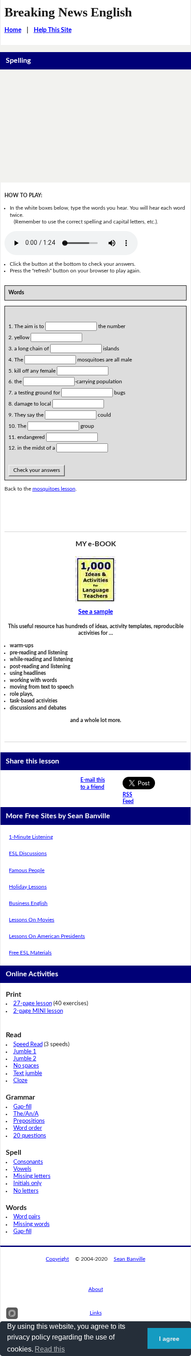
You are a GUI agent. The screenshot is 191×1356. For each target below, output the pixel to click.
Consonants (28, 1162)
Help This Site (53, 30)
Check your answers (36, 470)
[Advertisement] (95, 126)
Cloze (20, 1081)
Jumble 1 (24, 1052)
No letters (26, 1191)
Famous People (26, 870)
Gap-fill (22, 1107)
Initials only (27, 1183)
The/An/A (26, 1114)
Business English (28, 903)
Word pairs (26, 1217)
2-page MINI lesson (38, 1011)
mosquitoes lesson (54, 488)
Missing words (31, 1224)
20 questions (29, 1136)
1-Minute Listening (31, 837)
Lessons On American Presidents (47, 936)
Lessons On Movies (31, 919)
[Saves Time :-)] (95, 579)
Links (96, 1312)
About (95, 1289)
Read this (50, 1349)
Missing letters (32, 1176)
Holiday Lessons (28, 886)
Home (12, 30)
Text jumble (27, 1073)
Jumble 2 (24, 1059)
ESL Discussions (28, 853)
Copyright (57, 1259)
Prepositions (29, 1121)
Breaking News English (68, 12)
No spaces (26, 1066)
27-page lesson (32, 1004)
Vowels (22, 1169)
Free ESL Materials (30, 952)
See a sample (95, 612)
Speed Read (28, 1044)
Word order (27, 1128)
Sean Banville (129, 1259)
